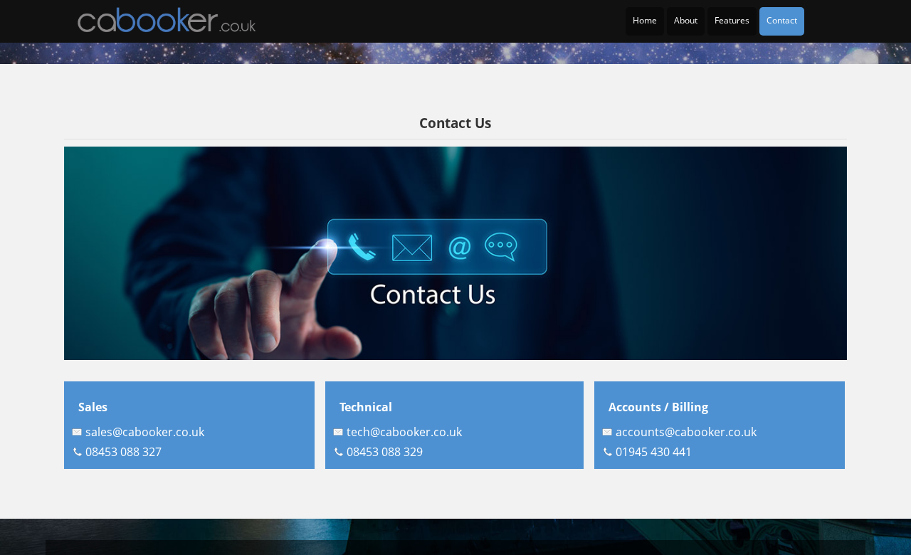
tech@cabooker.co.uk (404, 432)
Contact (782, 20)
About (685, 20)
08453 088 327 (123, 452)
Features (732, 20)
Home (645, 20)
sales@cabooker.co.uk (144, 432)
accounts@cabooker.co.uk (686, 432)
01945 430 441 (654, 452)
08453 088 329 (385, 452)
